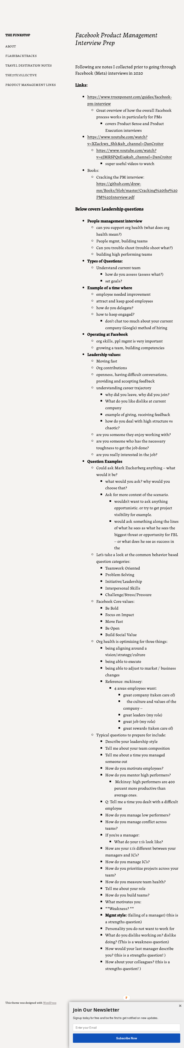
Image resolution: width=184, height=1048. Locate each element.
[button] (126, 1010)
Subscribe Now (126, 1038)
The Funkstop (17, 34)
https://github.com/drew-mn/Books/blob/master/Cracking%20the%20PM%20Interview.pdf (136, 189)
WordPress (49, 1002)
